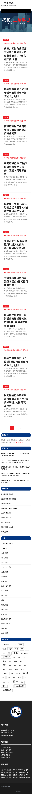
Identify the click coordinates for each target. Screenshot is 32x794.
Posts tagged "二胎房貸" (18, 23)
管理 (21, 84)
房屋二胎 (19, 350)
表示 (9, 682)
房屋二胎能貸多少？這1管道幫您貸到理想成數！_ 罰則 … (16, 362)
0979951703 (19, 442)
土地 (16, 653)
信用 (4, 649)
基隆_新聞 (4, 572)
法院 (12, 673)
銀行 (4, 686)
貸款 (24, 43)
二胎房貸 (13, 43)
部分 (22, 682)
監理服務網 (5, 532)
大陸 (19, 657)
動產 (11, 649)
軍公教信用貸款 (6, 619)
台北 (3, 653)
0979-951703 (12, 730)
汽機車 (5, 673)
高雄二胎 (20, 686)
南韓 (27, 649)
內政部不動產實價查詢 (8, 499)
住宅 (14, 645)
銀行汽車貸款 (5, 623)
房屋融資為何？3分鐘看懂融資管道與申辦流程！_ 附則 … (16, 93)
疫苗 (9, 677)
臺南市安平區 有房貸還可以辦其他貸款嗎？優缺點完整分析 (15, 245)
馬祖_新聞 (4, 628)
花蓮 (3, 682)
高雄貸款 (6, 690)
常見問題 (4, 576)
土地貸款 (6, 657)
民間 (22, 669)
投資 (10, 665)
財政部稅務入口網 (7, 527)
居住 (24, 657)
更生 (20, 665)
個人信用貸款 (5, 755)
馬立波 (11, 686)
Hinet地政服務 (5, 522)
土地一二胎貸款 (6, 567)
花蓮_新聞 (4, 614)
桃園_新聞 (4, 605)
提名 (15, 665)
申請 (21, 43)
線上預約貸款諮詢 (7, 735)
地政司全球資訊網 (7, 494)
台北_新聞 (4, 558)
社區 (14, 677)
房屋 (17, 198)
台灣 (9, 653)
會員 (17, 43)
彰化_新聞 (4, 581)
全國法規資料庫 (6, 517)
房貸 (17, 158)
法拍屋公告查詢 (6, 503)
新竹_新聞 (4, 595)
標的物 (10, 669)
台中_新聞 (4, 553)
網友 (25, 677)
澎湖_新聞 (4, 609)
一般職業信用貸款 (7, 543)
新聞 (2, 600)
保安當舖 (8, 4)
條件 (17, 121)
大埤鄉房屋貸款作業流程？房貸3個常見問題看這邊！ (16, 282)
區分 (17, 235)
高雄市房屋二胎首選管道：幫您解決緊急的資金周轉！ (15, 130)
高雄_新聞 (4, 633)
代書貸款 (6, 39)
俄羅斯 (20, 645)
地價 (14, 657)
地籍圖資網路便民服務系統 (10, 508)
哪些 (17, 309)
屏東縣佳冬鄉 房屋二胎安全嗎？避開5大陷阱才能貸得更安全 (16, 208)
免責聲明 (18, 791)
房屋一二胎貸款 (6, 586)
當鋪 (3, 677)
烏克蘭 (18, 673)
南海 (22, 649)
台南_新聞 (4, 562)
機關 (16, 669)
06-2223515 (11, 732)
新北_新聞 (4, 591)
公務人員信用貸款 (7, 752)
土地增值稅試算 (6, 513)
